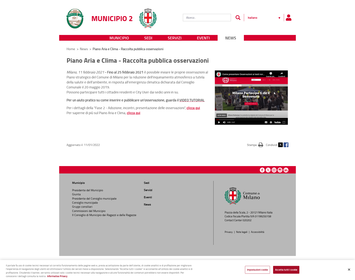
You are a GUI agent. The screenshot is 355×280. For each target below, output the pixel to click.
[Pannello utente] (288, 17)
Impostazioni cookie (257, 269)
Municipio (119, 38)
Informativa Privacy (57, 276)
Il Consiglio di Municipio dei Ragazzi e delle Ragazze (104, 215)
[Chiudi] (349, 269)
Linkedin (285, 170)
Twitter (280, 144)
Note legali (242, 232)
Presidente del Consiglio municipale (94, 198)
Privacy (229, 232)
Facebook (286, 144)
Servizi (175, 38)
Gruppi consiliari (82, 207)
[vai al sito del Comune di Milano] (148, 16)
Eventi (203, 38)
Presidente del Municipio (87, 190)
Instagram (280, 170)
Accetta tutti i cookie (286, 269)
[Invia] (238, 17)
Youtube (274, 170)
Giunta (76, 194)
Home (71, 49)
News (230, 38)
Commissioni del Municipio (88, 211)
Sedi (148, 38)
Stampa (255, 145)
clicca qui (193, 107)
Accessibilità (257, 232)
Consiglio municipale (85, 202)
